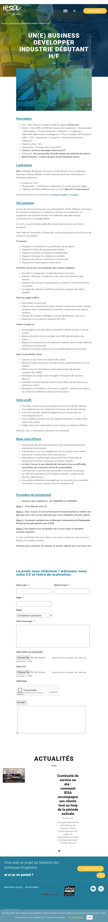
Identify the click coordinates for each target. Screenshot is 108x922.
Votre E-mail (61, 585)
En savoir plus (76, 917)
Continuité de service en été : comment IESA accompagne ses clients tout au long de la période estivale (68, 795)
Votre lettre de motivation (29, 652)
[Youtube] (93, 889)
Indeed (55, 194)
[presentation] (37, 690)
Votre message (25, 621)
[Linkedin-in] (101, 889)
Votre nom (22, 585)
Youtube (74, 194)
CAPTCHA (21, 681)
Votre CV (20, 666)
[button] (74, 11)
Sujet (20, 597)
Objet (19, 610)
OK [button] (89, 917)
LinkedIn (63, 194)
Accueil (4, 23)
